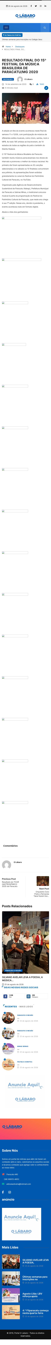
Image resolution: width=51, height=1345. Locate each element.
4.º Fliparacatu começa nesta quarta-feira (35, 1311)
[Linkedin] (45, 6)
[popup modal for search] (45, 27)
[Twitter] (36, 6)
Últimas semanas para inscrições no (34, 1278)
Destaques (19, 46)
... (18, 1017)
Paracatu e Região (13, 971)
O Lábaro (28, 79)
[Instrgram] (40, 6)
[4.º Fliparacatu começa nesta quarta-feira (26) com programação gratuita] (11, 1312)
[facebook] (31, 6)
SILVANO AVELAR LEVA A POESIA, (35, 1261)
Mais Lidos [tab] (26, 1006)
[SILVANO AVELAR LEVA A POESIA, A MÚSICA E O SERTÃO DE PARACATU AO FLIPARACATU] (11, 1261)
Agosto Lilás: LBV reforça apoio (32, 1295)
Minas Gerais (22, 1046)
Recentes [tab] (11, 1006)
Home (8, 46)
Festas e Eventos (24, 1062)
